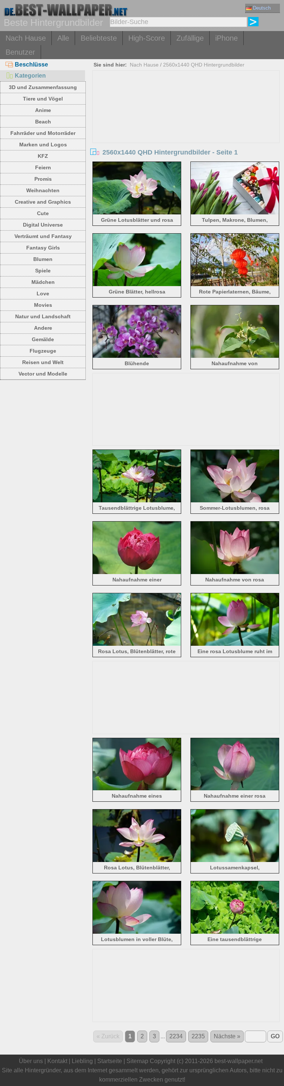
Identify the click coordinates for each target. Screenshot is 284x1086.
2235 (198, 1036)
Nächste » (227, 1036)
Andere (43, 328)
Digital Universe (43, 225)
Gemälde (43, 339)
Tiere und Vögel (43, 99)
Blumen (43, 259)
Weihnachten (43, 190)
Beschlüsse (31, 64)
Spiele (43, 271)
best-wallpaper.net (238, 1061)
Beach (43, 122)
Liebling (82, 1061)
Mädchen (43, 282)
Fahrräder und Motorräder (42, 133)
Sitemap (137, 1061)
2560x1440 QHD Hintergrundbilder (203, 65)
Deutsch (262, 8)
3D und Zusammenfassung (43, 87)
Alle (63, 38)
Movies (43, 305)
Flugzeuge (43, 351)
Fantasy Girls (43, 248)
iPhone (226, 38)
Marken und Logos (43, 144)
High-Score (146, 38)
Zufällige (190, 38)
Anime (43, 110)
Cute (43, 213)
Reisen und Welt (43, 362)
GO (275, 1036)
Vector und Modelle (42, 374)
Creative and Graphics (43, 202)
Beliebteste (99, 38)
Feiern (43, 167)
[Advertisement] (186, 126)
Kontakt (57, 1061)
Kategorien (30, 75)
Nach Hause (26, 38)
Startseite (109, 1061)
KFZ (43, 156)
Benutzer (20, 52)
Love (43, 293)
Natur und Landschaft (43, 316)
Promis (43, 179)
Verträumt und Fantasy (43, 236)
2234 (176, 1036)
